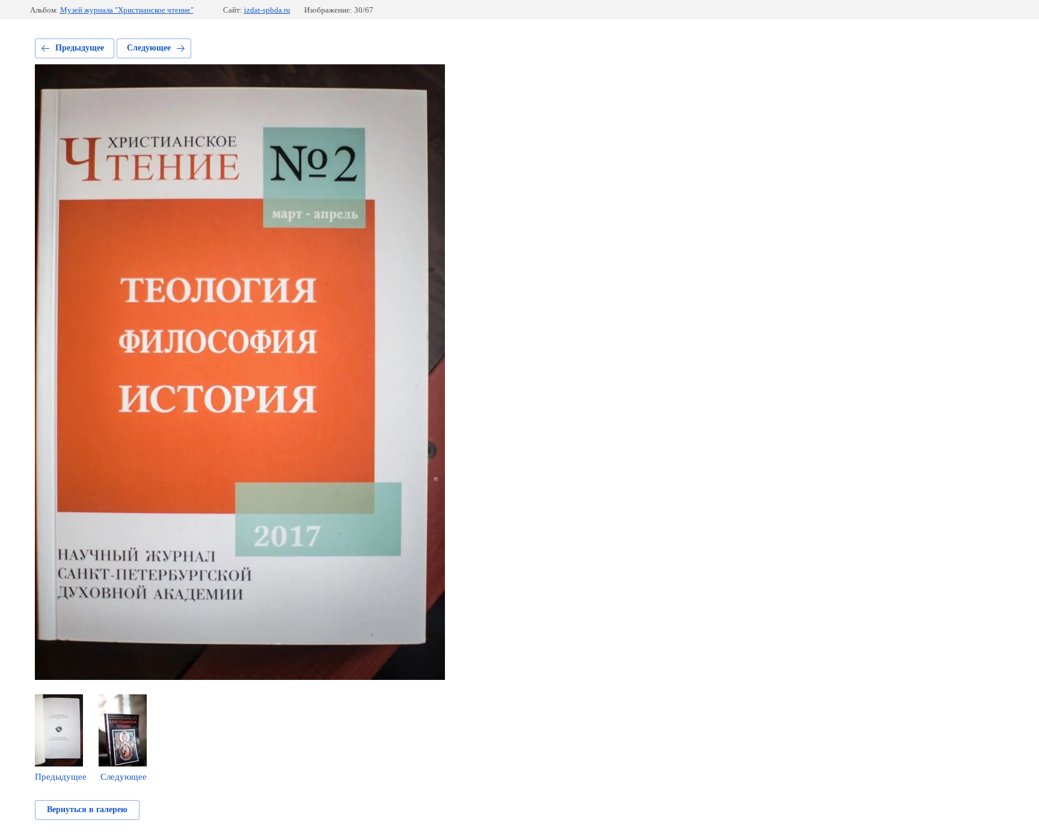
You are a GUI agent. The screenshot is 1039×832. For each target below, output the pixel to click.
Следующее (149, 47)
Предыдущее (79, 47)
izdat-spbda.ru (267, 9)
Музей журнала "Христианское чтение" (127, 9)
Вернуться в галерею (87, 809)
